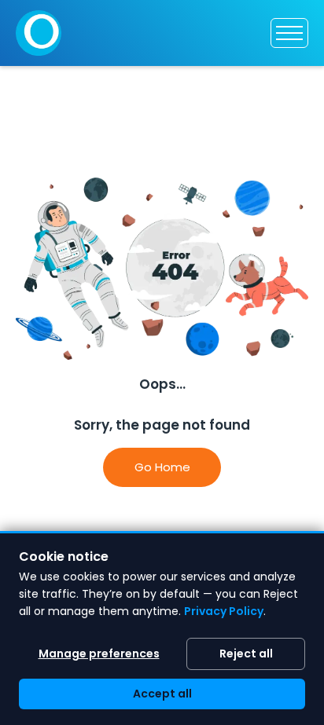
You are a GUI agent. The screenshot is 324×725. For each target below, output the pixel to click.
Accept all (162, 693)
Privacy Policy (223, 611)
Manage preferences (99, 653)
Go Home (162, 467)
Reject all (246, 653)
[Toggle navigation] (289, 33)
